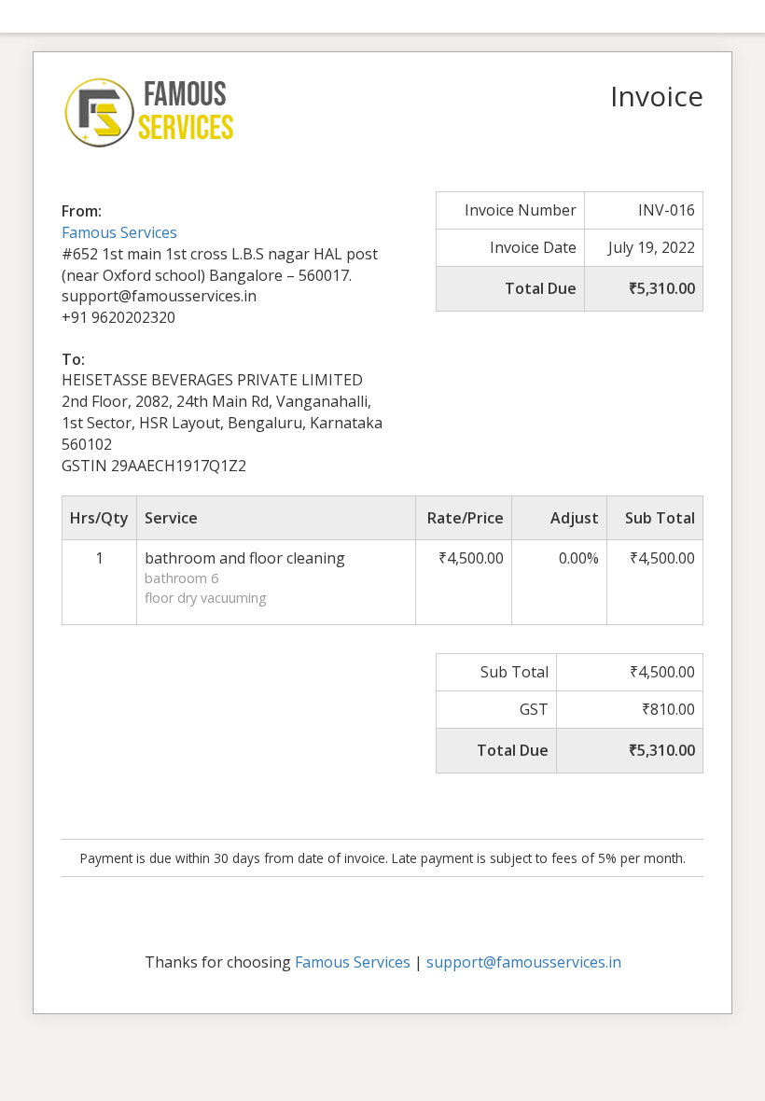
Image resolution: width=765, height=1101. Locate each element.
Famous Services (119, 232)
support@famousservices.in (523, 962)
